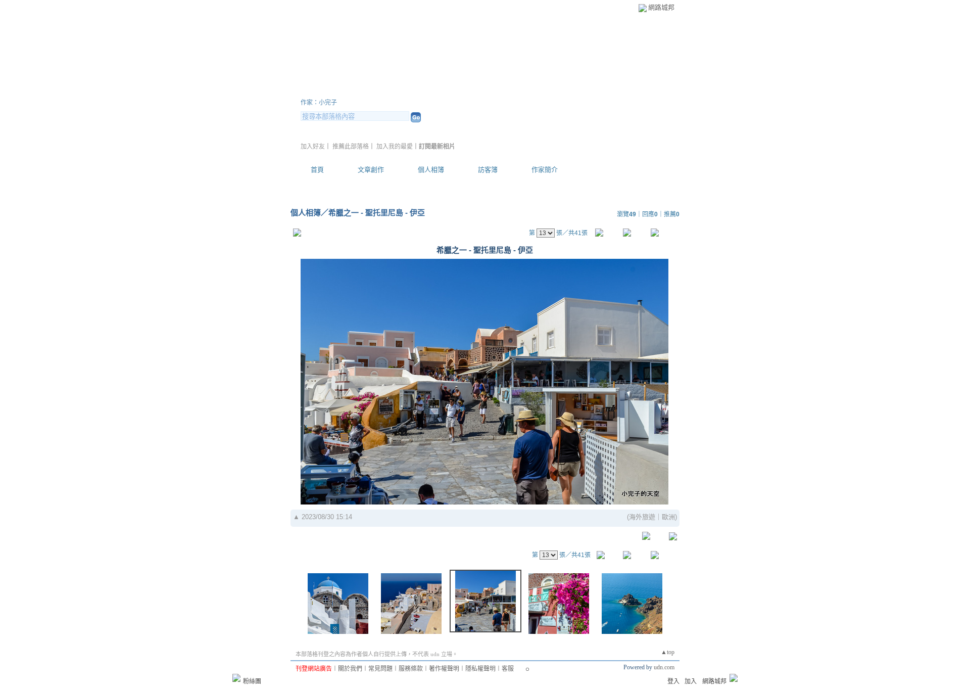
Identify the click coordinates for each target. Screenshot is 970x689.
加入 (691, 681)
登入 (673, 681)
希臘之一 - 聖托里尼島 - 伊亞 (376, 212)
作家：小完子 (319, 102)
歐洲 (668, 517)
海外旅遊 (642, 517)
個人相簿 (431, 169)
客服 (508, 668)
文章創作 (371, 169)
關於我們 (350, 668)
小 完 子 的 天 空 (356, 90)
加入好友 (313, 146)
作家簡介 (544, 169)
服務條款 (411, 668)
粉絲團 (252, 681)
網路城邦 (661, 7)
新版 (449, 90)
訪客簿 (488, 169)
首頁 (317, 169)
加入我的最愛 (394, 146)
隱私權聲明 (480, 668)
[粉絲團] (236, 678)
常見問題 (380, 668)
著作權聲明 (444, 668)
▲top (667, 652)
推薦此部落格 (350, 146)
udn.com (664, 667)
